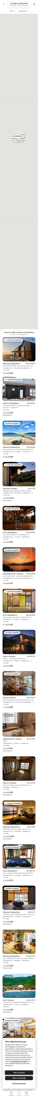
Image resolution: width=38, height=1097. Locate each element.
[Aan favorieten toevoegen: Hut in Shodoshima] (32, 508)
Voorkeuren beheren (19, 1083)
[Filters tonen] (34, 4)
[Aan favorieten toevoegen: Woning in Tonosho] (32, 464)
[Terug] (4, 4)
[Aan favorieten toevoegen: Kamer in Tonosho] (32, 759)
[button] (8, 373)
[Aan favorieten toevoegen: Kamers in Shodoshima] (32, 423)
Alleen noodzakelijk (19, 1078)
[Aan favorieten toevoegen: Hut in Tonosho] (32, 976)
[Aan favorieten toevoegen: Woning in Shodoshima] (32, 339)
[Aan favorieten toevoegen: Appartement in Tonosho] (32, 715)
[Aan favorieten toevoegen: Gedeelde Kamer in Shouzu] (32, 550)
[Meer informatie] (27, 334)
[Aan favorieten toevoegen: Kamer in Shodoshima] (32, 379)
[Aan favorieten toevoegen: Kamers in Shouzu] (32, 673)
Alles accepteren (19, 1073)
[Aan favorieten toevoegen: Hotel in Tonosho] (32, 632)
